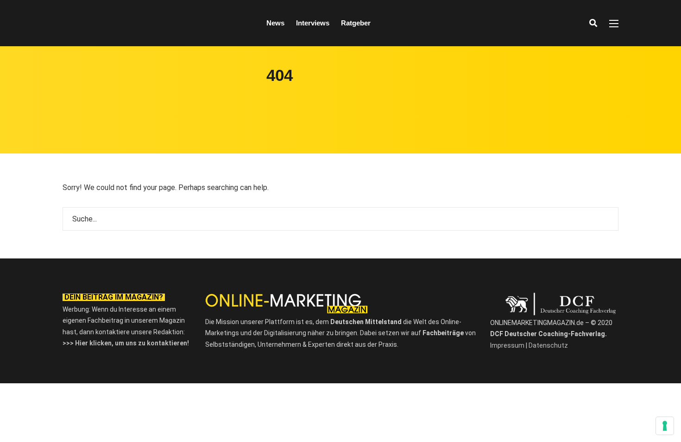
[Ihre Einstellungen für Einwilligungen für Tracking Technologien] (665, 426)
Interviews (312, 23)
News (275, 23)
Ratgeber (356, 23)
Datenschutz (548, 345)
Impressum (507, 345)
